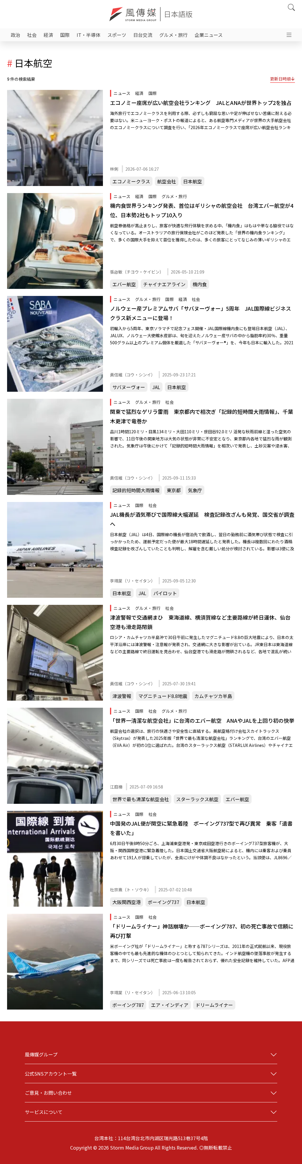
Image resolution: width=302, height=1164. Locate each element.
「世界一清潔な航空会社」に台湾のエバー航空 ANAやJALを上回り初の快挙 (202, 720)
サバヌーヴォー (128, 387)
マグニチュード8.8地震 (162, 695)
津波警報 (121, 695)
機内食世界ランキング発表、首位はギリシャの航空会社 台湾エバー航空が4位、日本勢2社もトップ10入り (201, 210)
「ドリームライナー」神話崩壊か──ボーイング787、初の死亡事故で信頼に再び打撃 (201, 930)
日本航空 (192, 181)
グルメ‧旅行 (173, 34)
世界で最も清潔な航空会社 (140, 799)
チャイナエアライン (164, 284)
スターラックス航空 (197, 799)
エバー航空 (124, 284)
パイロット (165, 593)
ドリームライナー (214, 1004)
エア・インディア (169, 1004)
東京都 (174, 490)
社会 (32, 34)
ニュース (122, 93)
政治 (15, 34)
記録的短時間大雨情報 (136, 490)
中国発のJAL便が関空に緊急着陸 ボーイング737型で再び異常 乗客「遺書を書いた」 (201, 828)
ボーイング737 (163, 901)
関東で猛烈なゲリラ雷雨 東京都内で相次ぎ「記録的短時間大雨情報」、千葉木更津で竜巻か (201, 416)
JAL (156, 387)
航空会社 (166, 181)
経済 (48, 34)
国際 (65, 34)
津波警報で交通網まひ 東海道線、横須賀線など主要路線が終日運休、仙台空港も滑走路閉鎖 (200, 621)
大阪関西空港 (126, 901)
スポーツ (116, 34)
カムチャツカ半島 (213, 695)
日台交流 (142, 34)
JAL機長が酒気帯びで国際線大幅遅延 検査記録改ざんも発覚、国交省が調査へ (202, 519)
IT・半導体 (88, 34)
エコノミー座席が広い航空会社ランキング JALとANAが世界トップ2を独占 (201, 102)
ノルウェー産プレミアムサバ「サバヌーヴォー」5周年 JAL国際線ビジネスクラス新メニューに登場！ (200, 313)
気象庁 (195, 490)
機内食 (200, 284)
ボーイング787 (128, 1004)
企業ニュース (209, 34)
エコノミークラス (131, 181)
